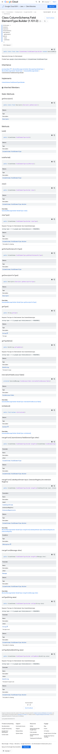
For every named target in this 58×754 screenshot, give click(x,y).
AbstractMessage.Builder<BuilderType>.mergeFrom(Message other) (20, 593)
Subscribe (26, 747)
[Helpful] (53, 12)
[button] (29, 87)
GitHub (31, 726)
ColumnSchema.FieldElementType (11, 151)
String (4, 333)
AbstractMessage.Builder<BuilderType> (12, 71)
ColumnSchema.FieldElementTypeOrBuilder (13, 82)
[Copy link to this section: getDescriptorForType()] (19, 275)
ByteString (5, 367)
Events (45, 728)
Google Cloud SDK (11, 6)
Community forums (20, 726)
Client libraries (31, 6)
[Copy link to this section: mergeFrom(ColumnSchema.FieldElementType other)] (40, 438)
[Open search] (36, 2)
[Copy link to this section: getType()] (9, 307)
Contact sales (5, 734)
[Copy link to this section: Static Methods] (16, 94)
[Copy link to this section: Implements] (12, 79)
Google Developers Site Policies (43, 714)
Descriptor (5, 119)
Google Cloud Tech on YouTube (49, 736)
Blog (45, 726)
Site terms (17, 743)
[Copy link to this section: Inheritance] (12, 65)
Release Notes (19, 731)
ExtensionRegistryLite (9, 510)
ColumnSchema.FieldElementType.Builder (14, 204)
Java (21, 6)
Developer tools (18, 12)
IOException (6, 544)
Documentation (9, 12)
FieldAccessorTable (8, 395)
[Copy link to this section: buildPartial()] (11, 158)
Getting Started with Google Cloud (34, 729)
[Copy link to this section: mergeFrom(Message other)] (23, 550)
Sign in (54, 1)
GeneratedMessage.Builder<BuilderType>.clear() (14, 210)
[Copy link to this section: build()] (7, 131)
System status (19, 733)
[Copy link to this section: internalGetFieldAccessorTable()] (25, 375)
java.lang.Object (6, 69)
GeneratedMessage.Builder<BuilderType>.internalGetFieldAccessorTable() (21, 401)
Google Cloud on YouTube (50, 733)
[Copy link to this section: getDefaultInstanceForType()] (23, 249)
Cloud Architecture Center (34, 735)
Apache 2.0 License (22, 714)
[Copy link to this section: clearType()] (11, 215)
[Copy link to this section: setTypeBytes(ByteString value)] (25, 650)
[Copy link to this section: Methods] (11, 127)
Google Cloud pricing (6, 728)
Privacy (11, 743)
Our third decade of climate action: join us (42, 743)
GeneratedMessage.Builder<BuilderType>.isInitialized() (16, 433)
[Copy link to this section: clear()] (7, 184)
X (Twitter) (46, 731)
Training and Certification (36, 738)
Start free (51, 6)
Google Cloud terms (25, 743)
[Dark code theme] (52, 49)
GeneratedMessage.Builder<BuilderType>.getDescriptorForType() (19, 302)
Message (4, 573)
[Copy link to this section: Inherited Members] (21, 88)
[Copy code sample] (54, 49)
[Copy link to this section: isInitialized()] (11, 406)
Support (18, 728)
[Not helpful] (55, 12)
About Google (5, 743)
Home (3, 12)
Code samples (33, 732)
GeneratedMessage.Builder (31, 71)
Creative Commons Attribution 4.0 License (43, 713)
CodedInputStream (7, 505)
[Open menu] (2, 2)
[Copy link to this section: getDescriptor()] (14, 99)
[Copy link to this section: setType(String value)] (17, 597)
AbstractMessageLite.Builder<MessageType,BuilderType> (28, 69)
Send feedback (50, 18)
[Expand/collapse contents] (10, 25)
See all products (5, 726)
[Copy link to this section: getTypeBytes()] (13, 341)
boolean (4, 427)
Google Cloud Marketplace (5, 731)
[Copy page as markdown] (45, 21)
